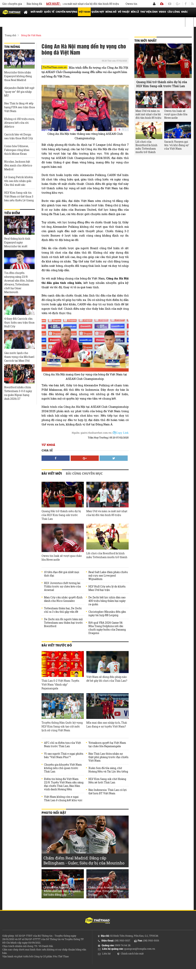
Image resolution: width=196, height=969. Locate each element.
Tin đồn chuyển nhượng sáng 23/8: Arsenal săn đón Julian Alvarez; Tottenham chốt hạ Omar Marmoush (19, 282)
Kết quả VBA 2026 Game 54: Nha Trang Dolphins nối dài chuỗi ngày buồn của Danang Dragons (107, 628)
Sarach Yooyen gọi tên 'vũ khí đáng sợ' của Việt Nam (176, 145)
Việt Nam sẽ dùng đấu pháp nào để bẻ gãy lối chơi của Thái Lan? (106, 678)
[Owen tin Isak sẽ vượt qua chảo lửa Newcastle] (63, 538)
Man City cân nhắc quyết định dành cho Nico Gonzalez (63, 599)
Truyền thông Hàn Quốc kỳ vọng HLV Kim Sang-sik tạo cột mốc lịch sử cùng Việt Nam (62, 726)
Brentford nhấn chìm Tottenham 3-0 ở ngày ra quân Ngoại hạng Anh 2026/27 (18, 393)
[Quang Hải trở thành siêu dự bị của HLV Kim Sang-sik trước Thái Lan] (63, 495)
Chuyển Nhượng (66, 11)
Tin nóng (12, 47)
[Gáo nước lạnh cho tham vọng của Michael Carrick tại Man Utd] (19, 339)
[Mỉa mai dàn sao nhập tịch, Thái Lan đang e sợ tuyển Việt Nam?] (107, 706)
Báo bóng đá (34, 4)
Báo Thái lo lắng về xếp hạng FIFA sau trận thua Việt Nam (19, 107)
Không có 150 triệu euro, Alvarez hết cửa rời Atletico (19, 122)
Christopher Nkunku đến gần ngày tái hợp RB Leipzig (107, 613)
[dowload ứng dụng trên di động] (161, 4)
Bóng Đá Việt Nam (31, 35)
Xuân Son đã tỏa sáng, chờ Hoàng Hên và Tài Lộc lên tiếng (108, 769)
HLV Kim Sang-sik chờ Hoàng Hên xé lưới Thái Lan (107, 780)
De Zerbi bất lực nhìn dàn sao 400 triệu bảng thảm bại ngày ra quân (107, 601)
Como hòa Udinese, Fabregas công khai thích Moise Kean (16, 150)
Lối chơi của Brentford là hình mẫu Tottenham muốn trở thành (106, 555)
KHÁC (184, 11)
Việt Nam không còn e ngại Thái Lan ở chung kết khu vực (63, 798)
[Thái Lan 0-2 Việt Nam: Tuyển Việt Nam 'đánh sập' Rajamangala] (63, 664)
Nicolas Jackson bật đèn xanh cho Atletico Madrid (18, 165)
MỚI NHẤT (37, 11)
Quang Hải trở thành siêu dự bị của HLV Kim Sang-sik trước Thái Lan (61, 515)
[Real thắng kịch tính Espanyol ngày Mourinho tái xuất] (19, 225)
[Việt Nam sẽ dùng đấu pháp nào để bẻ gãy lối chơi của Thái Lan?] (107, 662)
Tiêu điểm (12, 213)
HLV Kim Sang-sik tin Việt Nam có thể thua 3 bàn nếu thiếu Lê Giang (19, 196)
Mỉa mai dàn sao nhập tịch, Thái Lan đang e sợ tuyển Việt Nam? (106, 724)
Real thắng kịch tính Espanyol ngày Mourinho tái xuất (17, 242)
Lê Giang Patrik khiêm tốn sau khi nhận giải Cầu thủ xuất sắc (18, 181)
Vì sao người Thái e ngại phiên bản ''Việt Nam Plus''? (63, 755)
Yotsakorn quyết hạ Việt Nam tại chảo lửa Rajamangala (107, 744)
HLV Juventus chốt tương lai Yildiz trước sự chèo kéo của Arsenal (62, 586)
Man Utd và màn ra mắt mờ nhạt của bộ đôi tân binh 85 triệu (67, 4)
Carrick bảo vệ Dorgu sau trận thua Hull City (18, 136)
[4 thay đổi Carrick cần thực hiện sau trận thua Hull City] (19, 305)
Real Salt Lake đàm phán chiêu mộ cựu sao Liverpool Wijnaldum (108, 575)
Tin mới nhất (145, 40)
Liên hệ (106, 953)
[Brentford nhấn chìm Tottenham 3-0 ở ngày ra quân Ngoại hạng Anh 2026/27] (19, 373)
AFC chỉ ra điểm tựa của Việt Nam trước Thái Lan (62, 744)
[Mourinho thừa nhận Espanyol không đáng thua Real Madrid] (19, 59)
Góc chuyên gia (12, 4)
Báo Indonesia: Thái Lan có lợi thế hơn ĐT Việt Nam (107, 791)
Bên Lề (135, 11)
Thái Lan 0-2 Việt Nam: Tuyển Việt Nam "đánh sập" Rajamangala (60, 684)
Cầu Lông (173, 11)
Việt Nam (84, 11)
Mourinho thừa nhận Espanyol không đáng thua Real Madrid (18, 76)
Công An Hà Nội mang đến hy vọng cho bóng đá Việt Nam (84, 49)
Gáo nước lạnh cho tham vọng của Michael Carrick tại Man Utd (19, 356)
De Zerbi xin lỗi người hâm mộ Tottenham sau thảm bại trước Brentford (63, 623)
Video (162, 11)
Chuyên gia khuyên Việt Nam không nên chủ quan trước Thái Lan (63, 768)
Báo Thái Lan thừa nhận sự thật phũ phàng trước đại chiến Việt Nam (108, 757)
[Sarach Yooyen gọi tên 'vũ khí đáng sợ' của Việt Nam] (177, 130)
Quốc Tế (49, 11)
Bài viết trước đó (57, 645)
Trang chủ (10, 35)
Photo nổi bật (54, 813)
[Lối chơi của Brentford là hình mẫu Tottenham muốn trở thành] (107, 537)
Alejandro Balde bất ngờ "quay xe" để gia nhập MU (19, 91)
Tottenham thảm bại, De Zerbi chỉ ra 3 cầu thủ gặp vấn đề (63, 610)
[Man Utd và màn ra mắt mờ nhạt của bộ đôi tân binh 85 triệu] (107, 495)
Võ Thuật (124, 11)
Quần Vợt (97, 11)
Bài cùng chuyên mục (84, 473)
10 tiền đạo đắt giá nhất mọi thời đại (61, 573)
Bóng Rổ (111, 11)
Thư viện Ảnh (149, 11)
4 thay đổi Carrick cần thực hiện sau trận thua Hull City (19, 322)
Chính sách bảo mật (132, 953)
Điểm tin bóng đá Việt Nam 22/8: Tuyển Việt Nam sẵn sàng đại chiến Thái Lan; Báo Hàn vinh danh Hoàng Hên (63, 784)
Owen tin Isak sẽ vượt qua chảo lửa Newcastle (62, 557)
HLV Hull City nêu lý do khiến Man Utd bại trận (107, 588)
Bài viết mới (52, 473)
